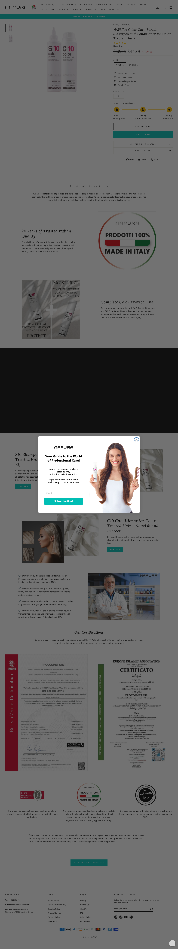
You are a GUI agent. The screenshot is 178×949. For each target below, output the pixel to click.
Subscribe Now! (63, 501)
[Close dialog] (136, 439)
